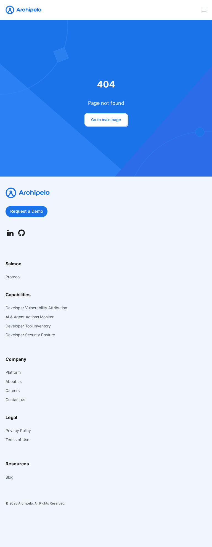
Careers (13, 390)
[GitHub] (21, 233)
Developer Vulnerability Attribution (36, 308)
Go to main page (106, 119)
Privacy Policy (18, 430)
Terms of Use (17, 439)
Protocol (13, 277)
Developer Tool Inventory (28, 326)
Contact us (15, 399)
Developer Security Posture (30, 335)
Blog (10, 477)
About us (14, 381)
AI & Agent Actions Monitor (30, 317)
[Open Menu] (204, 10)
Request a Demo (26, 211)
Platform (13, 372)
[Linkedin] (10, 233)
